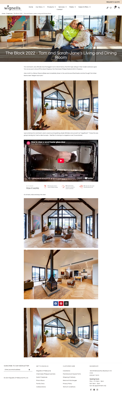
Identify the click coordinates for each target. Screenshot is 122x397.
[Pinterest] (94, 390)
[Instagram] (97, 390)
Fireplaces (9, 13)
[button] (119, 8)
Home (3, 13)
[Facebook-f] (91, 390)
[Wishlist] (111, 8)
